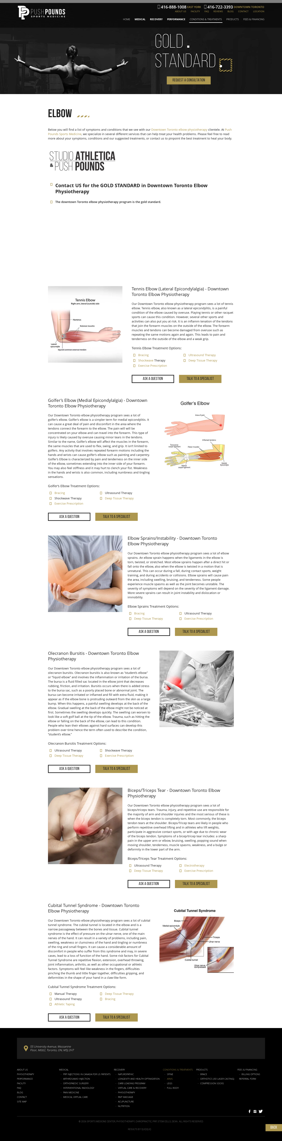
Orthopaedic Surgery (76, 1083)
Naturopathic (126, 1074)
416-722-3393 (220, 7)
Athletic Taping (65, 1004)
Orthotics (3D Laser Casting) (217, 1079)
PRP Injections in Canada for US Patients (87, 1074)
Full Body (173, 1088)
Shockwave (145, 360)
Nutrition (124, 1106)
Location (258, 11)
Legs (169, 1083)
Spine (170, 1074)
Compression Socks (212, 1083)
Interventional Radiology (78, 1088)
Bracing (143, 355)
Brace (203, 1074)
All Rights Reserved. (191, 1121)
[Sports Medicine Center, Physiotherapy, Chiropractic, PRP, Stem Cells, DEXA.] (41, 13)
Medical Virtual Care (75, 1097)
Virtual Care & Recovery (132, 1088)
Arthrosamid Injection (76, 1079)
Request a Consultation (188, 80)
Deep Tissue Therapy (202, 360)
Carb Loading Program (131, 1083)
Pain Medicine (71, 1092)
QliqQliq (146, 1129)
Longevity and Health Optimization (139, 1079)
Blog (230, 11)
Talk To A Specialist (200, 379)
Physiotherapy (25, 1074)
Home (126, 19)
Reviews (218, 11)
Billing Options (251, 1074)
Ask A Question (153, 379)
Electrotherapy (194, 865)
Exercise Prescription (152, 366)
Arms (170, 1079)
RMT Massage (125, 1097)
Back (273, 1128)
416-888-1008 (173, 7)
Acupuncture (126, 1101)
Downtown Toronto (164, 130)
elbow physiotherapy (193, 130)
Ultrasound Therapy (202, 355)
